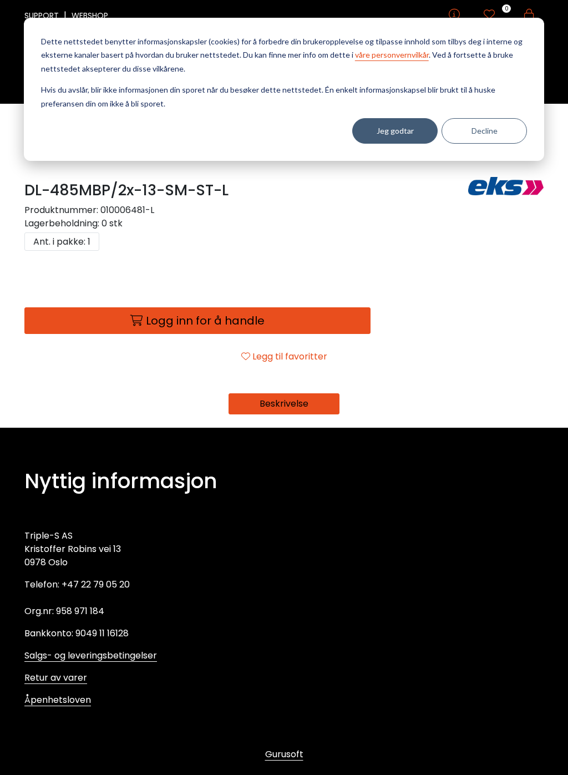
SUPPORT (42, 15)
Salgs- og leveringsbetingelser (90, 655)
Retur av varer (55, 677)
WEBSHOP (90, 15)
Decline (484, 130)
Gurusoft (284, 754)
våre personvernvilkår (392, 54)
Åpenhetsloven (57, 699)
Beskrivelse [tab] (284, 403)
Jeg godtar (395, 130)
